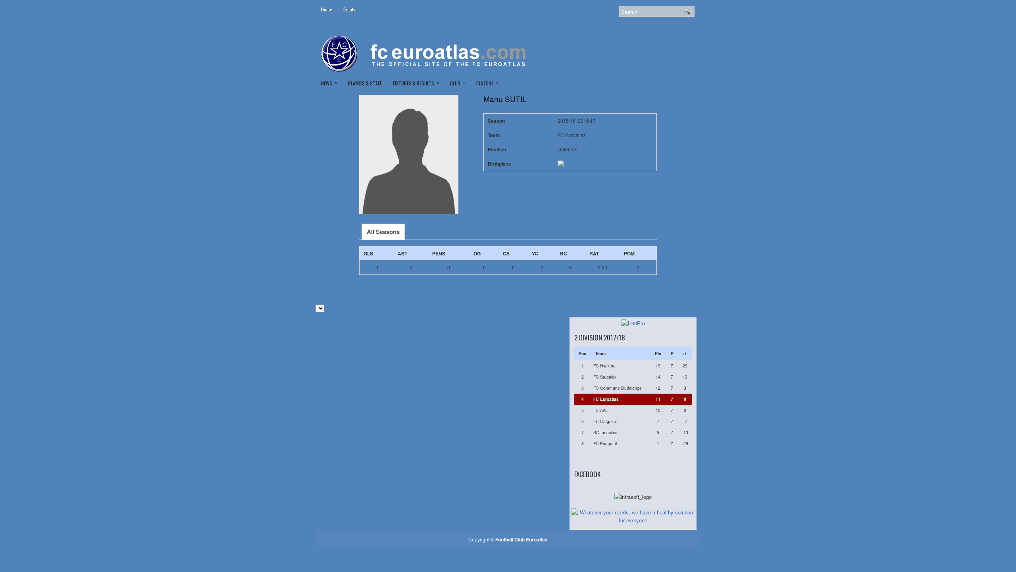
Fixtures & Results (416, 83)
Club (458, 83)
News (329, 83)
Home (326, 9)
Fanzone (487, 83)
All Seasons (383, 231)
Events (349, 9)
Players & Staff (365, 83)
